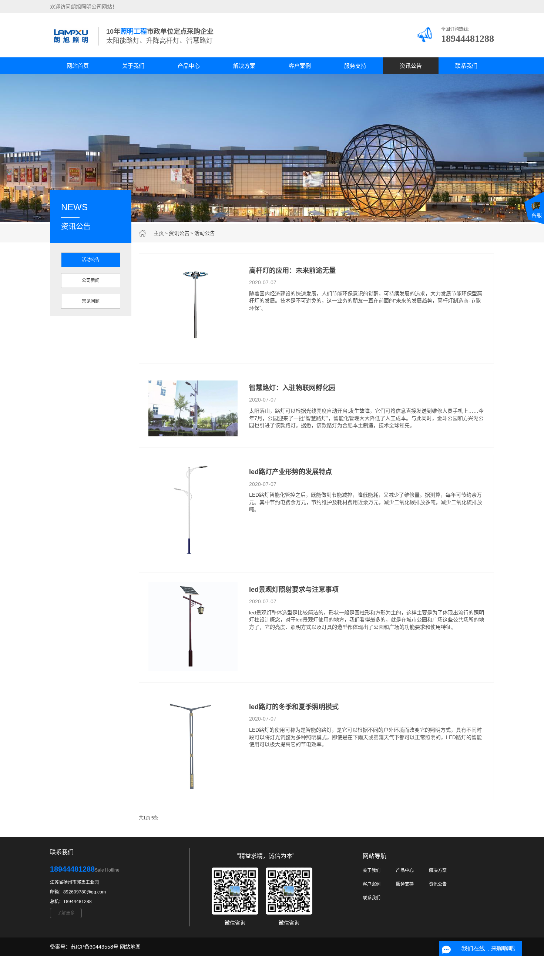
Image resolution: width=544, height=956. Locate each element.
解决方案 (244, 66)
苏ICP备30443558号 (94, 947)
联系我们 (466, 66)
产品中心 (189, 66)
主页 (159, 233)
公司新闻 (91, 280)
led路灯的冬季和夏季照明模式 (294, 707)
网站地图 (130, 947)
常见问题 (91, 301)
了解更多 (66, 913)
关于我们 (133, 66)
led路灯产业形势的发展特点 (290, 472)
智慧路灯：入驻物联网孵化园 (292, 388)
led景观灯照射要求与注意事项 (294, 589)
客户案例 (300, 66)
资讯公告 (411, 66)
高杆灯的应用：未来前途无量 (292, 270)
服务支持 (355, 66)
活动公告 (204, 233)
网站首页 (78, 66)
